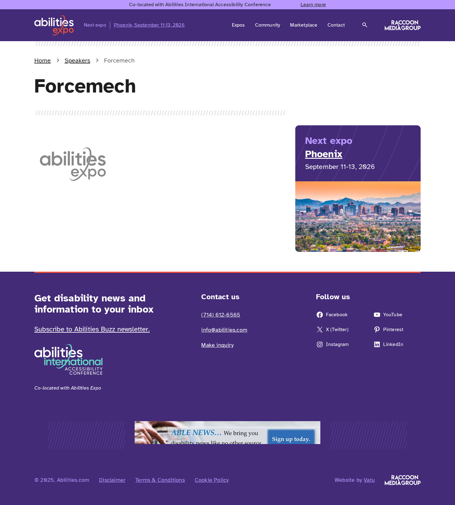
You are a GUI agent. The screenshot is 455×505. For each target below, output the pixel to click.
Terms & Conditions (160, 480)
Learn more (313, 5)
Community (267, 25)
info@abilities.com (224, 329)
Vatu (369, 480)
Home (42, 60)
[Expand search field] (365, 25)
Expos (238, 25)
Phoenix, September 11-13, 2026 (149, 25)
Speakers (77, 60)
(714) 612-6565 (220, 314)
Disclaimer (112, 480)
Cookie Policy (212, 480)
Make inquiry (217, 345)
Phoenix (323, 154)
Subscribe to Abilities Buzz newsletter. (92, 329)
